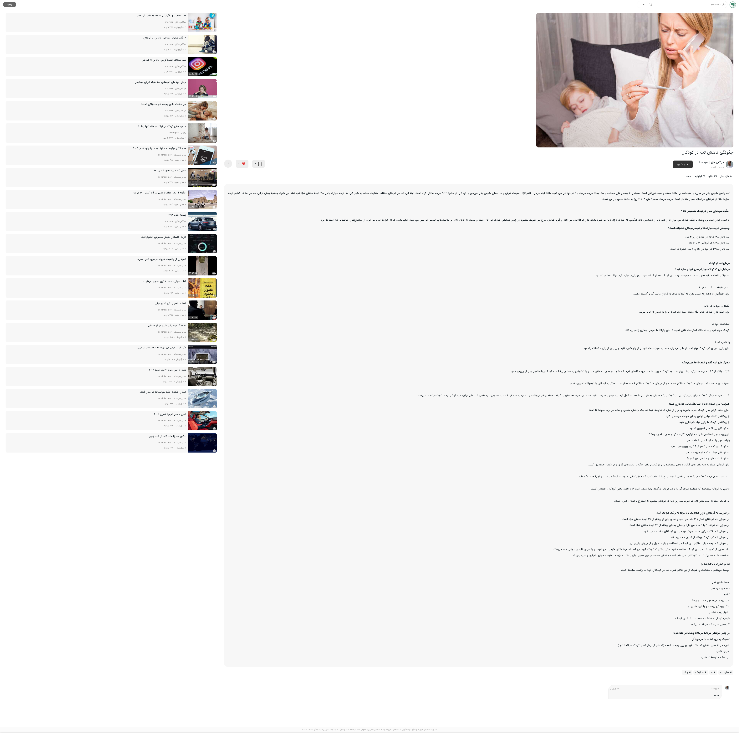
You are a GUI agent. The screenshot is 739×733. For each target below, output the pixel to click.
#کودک (687, 672)
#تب (713, 672)
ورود (9, 5)
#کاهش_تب (725, 672)
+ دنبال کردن (682, 164)
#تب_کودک (700, 672)
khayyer (715, 688)
